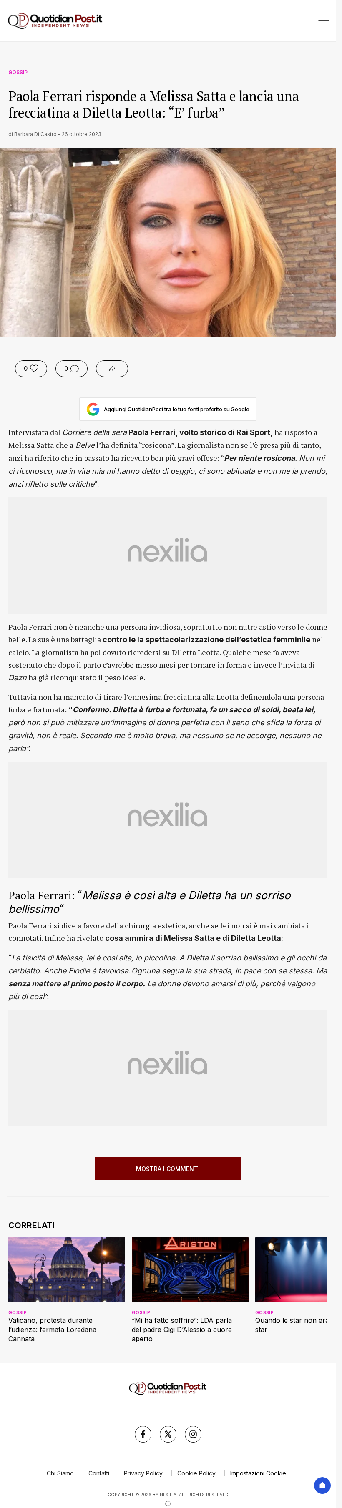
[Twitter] (168, 1434)
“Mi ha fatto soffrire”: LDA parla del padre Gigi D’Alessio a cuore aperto (182, 1329)
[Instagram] (193, 1434)
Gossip (18, 72)
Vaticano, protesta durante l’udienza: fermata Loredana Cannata (52, 1329)
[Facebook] (143, 1434)
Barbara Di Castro (35, 134)
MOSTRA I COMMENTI (168, 1168)
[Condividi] (112, 368)
